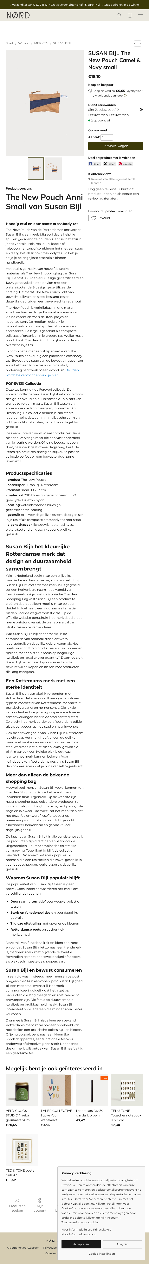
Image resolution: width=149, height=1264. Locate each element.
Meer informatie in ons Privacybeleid (86, 1229)
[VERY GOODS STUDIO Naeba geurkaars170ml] (22, 1090)
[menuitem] (135, 43)
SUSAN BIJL (62, 43)
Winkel (23, 43)
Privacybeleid (52, 1247)
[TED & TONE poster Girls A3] (22, 1150)
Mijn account (40, 1208)
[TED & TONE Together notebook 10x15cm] (127, 1090)
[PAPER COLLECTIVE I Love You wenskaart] (57, 1090)
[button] (18, 15)
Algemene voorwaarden (23, 1247)
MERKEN (41, 43)
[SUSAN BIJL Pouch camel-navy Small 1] (53, 168)
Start (9, 43)
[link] (102, 1252)
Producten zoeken (17, 1208)
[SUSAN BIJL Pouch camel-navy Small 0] (36, 168)
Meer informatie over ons (79, 1234)
